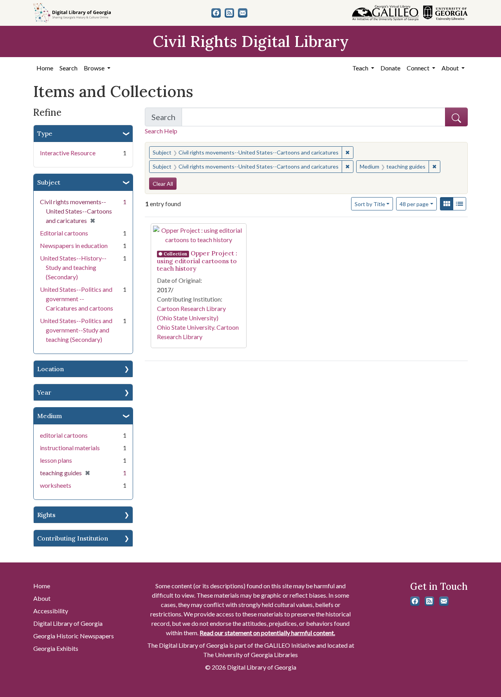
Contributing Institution (72, 538)
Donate (390, 68)
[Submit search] (456, 117)
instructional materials (70, 447)
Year (44, 392)
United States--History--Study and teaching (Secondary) (73, 267)
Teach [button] (360, 68)
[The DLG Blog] (229, 13)
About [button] (451, 68)
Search (68, 68)
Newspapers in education (74, 245)
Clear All (163, 183)
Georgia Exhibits (55, 648)
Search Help (161, 131)
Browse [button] (95, 68)
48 (414, 203)
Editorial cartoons (64, 233)
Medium (49, 416)
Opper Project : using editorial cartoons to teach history (197, 260)
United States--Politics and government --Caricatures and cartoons (76, 299)
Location (50, 369)
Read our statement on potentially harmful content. (267, 632)
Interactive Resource (68, 152)
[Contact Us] (242, 13)
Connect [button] (419, 68)
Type (44, 133)
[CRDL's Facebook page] (216, 13)
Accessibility (50, 610)
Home (44, 68)
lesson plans (56, 460)
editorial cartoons (64, 435)
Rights (46, 515)
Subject (48, 182)
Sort (370, 204)
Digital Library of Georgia (68, 623)
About (41, 598)
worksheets (55, 485)
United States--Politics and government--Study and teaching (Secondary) (76, 330)
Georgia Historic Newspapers (73, 636)
